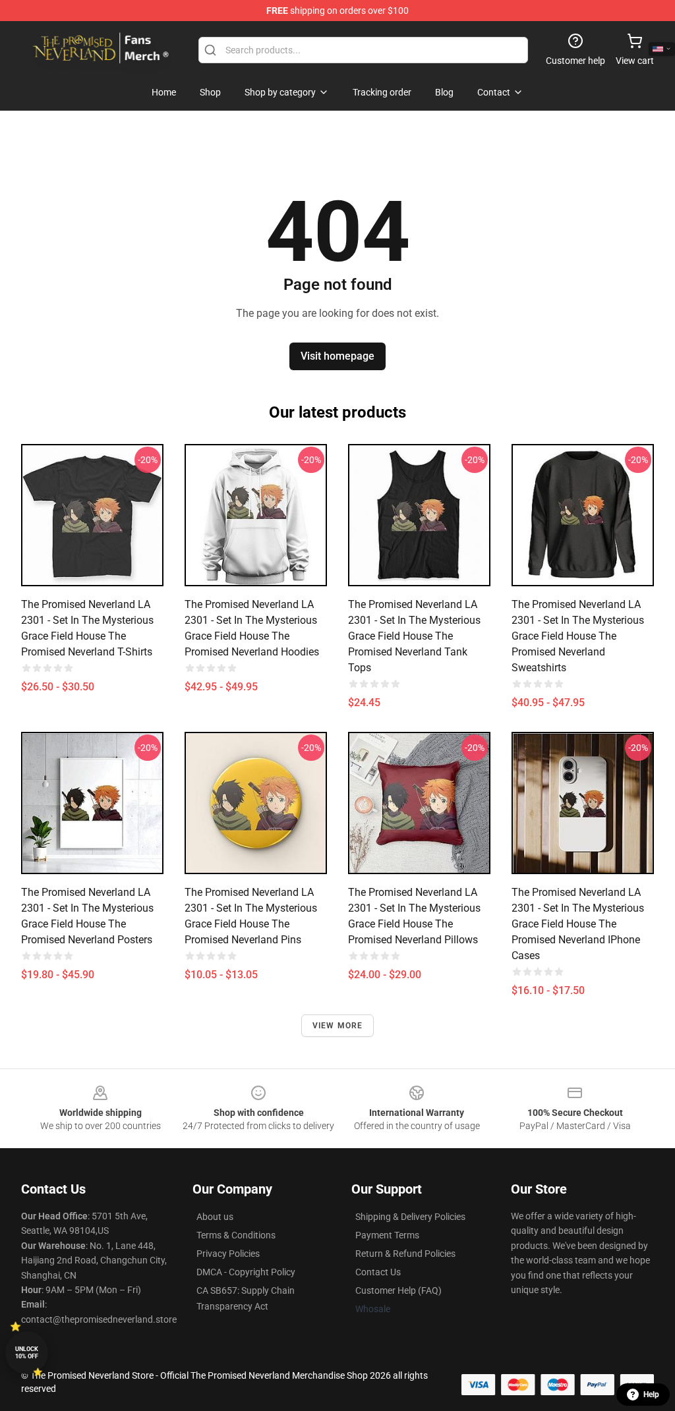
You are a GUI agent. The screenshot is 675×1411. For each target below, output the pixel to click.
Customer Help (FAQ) (398, 1290)
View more (337, 1025)
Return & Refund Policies (405, 1253)
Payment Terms (387, 1235)
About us (214, 1216)
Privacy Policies (228, 1253)
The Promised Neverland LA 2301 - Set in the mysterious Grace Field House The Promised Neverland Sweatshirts (578, 636)
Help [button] (651, 1394)
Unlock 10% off (26, 1353)
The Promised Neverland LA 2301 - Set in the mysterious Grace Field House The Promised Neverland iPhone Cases (578, 924)
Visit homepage (337, 356)
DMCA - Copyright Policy (245, 1272)
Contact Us (378, 1272)
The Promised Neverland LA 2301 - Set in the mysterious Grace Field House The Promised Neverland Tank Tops (414, 636)
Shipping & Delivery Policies (410, 1216)
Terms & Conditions (236, 1235)
